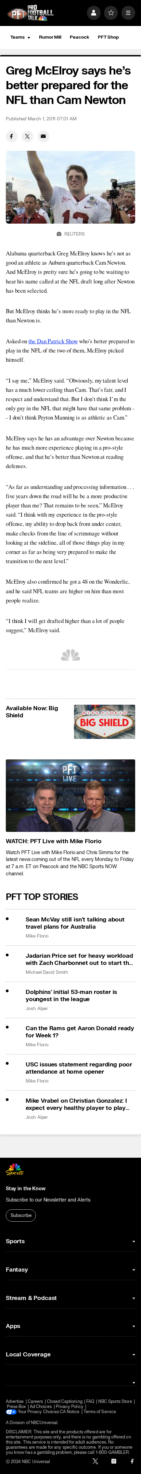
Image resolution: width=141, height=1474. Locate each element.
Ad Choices (41, 1406)
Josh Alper (37, 1008)
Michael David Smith (47, 972)
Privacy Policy (70, 1406)
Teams (17, 37)
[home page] (30, 13)
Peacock (79, 37)
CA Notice (70, 1412)
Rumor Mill (50, 37)
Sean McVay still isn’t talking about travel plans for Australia (75, 923)
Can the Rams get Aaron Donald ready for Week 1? (80, 1032)
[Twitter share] (27, 136)
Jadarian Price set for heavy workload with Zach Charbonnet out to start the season (79, 959)
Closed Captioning (64, 1401)
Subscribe (21, 1215)
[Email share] (43, 136)
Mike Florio (37, 936)
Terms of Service (100, 1412)
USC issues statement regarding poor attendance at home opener (79, 1068)
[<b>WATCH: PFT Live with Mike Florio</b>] (70, 795)
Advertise (15, 1401)
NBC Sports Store (115, 1401)
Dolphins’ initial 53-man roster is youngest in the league (71, 995)
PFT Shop (108, 37)
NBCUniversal (44, 1422)
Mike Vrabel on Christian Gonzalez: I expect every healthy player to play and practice (76, 1104)
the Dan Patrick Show (53, 341)
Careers (35, 1401)
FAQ (90, 1401)
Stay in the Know (26, 1189)
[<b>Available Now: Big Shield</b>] (105, 722)
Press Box (16, 1406)
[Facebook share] (11, 136)
